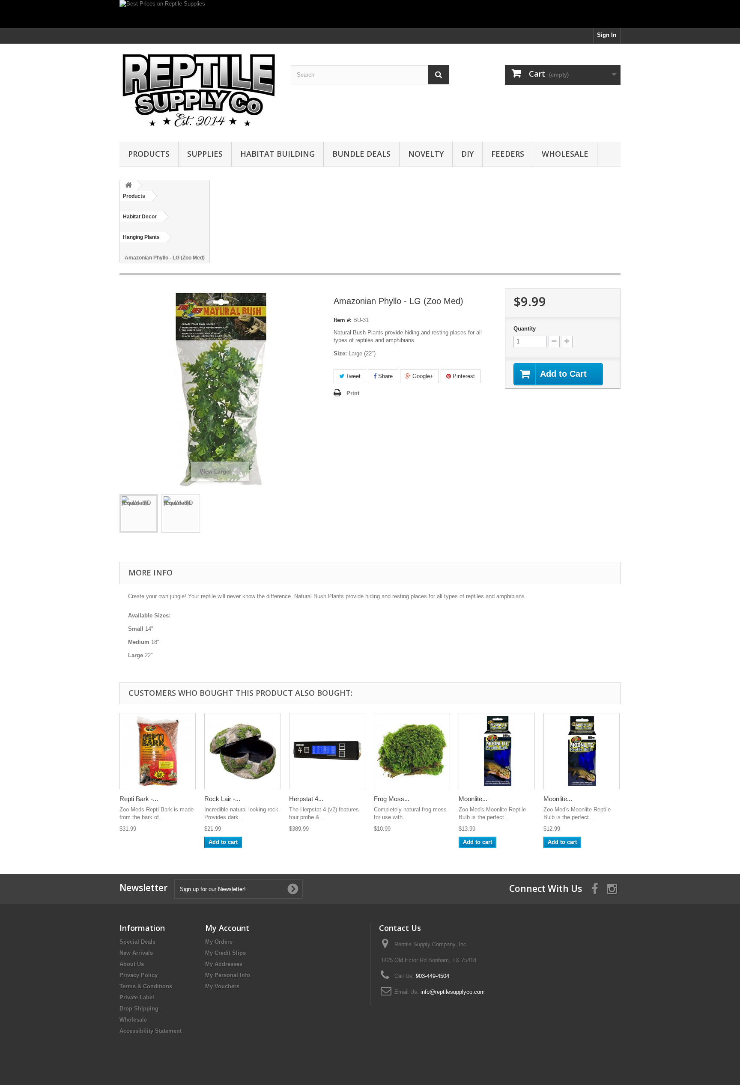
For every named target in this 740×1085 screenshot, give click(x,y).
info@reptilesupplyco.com (453, 992)
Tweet (352, 376)
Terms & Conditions (145, 986)
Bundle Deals (361, 154)
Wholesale (565, 154)
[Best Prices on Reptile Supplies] (370, 14)
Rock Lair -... (222, 798)
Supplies (205, 154)
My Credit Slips (225, 953)
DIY (467, 154)
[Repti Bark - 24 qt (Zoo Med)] (157, 751)
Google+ (422, 376)
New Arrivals (136, 953)
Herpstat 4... (306, 798)
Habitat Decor (140, 217)
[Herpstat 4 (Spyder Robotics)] (327, 751)
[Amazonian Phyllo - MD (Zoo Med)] (139, 513)
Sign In (606, 35)
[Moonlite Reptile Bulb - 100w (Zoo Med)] (497, 751)
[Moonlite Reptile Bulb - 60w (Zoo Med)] (581, 751)
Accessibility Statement (150, 1031)
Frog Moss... (391, 798)
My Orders (219, 942)
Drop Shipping (138, 1008)
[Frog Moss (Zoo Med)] (412, 751)
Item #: (343, 320)
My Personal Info (227, 975)
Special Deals (137, 942)
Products (149, 154)
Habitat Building (277, 154)
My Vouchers (222, 986)
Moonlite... (473, 798)
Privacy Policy (138, 975)
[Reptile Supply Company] (198, 90)
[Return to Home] (128, 185)
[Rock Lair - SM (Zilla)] (242, 751)
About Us (131, 964)
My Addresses (223, 964)
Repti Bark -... (138, 798)
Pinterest (463, 376)
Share (384, 376)
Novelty (426, 154)
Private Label (136, 997)
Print (352, 393)
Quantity (524, 328)
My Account (227, 928)
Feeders (507, 154)
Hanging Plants (141, 237)
